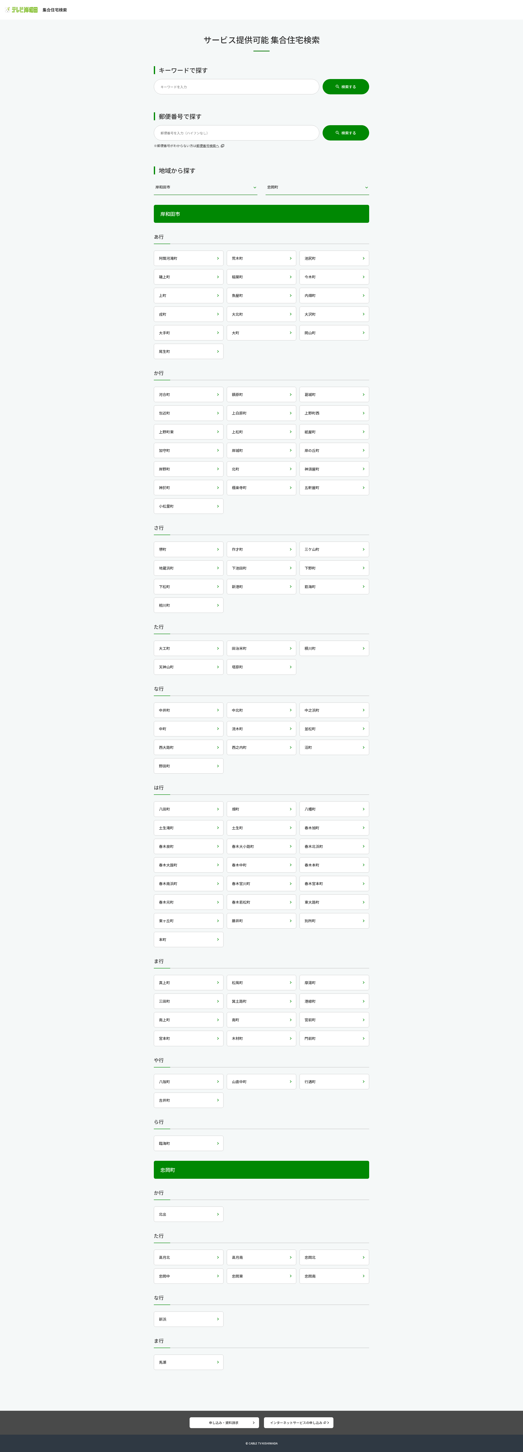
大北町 (237, 314)
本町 (162, 939)
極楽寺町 (239, 487)
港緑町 (310, 1001)
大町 (235, 332)
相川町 (164, 605)
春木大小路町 (243, 846)
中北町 (237, 710)
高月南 (237, 1257)
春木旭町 (312, 827)
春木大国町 (168, 865)
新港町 (237, 586)
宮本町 (164, 1038)
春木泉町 (166, 846)
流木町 (237, 728)
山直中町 (239, 1081)
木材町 (237, 1038)
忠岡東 (237, 1276)
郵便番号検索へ (207, 145)
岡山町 (310, 332)
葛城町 (310, 394)
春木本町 (312, 865)
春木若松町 (241, 902)
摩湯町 (310, 982)
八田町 (164, 809)
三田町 (164, 1001)
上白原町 (239, 413)
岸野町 (164, 469)
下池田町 (239, 568)
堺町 (162, 549)
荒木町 (237, 258)
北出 (162, 1214)
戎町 (162, 314)
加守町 (164, 450)
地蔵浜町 (166, 568)
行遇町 (310, 1081)
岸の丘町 (312, 450)
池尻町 (310, 258)
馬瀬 (162, 1362)
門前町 (310, 1038)
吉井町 (164, 1100)
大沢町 (310, 314)
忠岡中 (164, 1276)
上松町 (237, 431)
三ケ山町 (312, 549)
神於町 (164, 487)
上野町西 (312, 413)
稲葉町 (237, 276)
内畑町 (310, 295)
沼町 (308, 747)
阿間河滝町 (168, 258)
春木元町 (166, 902)
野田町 (164, 765)
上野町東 (166, 431)
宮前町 (310, 1019)
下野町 (310, 568)
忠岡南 (310, 1276)
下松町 (164, 586)
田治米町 (239, 648)
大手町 (164, 332)
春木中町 (239, 865)
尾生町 (164, 351)
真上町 (164, 982)
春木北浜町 (314, 846)
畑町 (235, 809)
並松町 (310, 728)
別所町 (310, 920)
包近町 (164, 413)
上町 (162, 295)
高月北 (164, 1257)
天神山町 (166, 666)
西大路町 (166, 747)
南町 (235, 1019)
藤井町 (237, 920)
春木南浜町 (168, 883)
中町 (162, 728)
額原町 (237, 394)
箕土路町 (239, 1001)
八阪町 (164, 1081)
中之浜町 (312, 710)
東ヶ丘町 (166, 920)
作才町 (237, 549)
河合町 (164, 394)
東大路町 (312, 902)
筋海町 (310, 586)
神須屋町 (312, 469)
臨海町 (164, 1143)
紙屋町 (310, 431)
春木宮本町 (314, 883)
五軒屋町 (312, 487)
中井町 (164, 710)
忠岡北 (310, 1257)
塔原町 (237, 666)
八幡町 (310, 809)
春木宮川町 (241, 883)
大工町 (164, 648)
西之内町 (239, 747)
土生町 (237, 827)
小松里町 (166, 506)
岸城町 (237, 450)
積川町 (310, 648)
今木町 (310, 276)
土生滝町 (166, 827)
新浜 (162, 1319)
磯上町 (164, 276)
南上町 (164, 1019)
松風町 (237, 982)
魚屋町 (237, 295)
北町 (235, 469)
